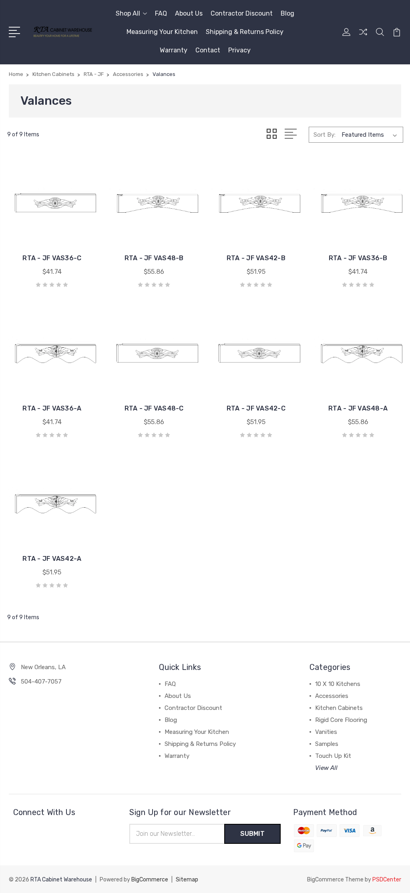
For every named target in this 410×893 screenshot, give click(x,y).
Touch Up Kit (333, 755)
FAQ (161, 13)
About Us (189, 13)
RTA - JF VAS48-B (154, 258)
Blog (287, 13)
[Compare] (363, 37)
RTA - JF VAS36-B (358, 258)
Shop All (128, 13)
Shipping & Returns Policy (244, 32)
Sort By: (325, 134)
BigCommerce (149, 879)
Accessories (331, 696)
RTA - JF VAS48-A (358, 408)
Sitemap (187, 879)
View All (326, 767)
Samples (326, 743)
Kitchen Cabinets (339, 708)
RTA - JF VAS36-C (51, 258)
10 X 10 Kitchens (337, 684)
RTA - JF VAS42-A (51, 558)
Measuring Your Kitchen (162, 32)
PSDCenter (386, 879)
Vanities (326, 732)
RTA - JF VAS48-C (154, 408)
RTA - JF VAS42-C (256, 408)
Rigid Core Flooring (341, 720)
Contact (207, 50)
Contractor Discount (242, 13)
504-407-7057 (41, 681)
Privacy (239, 50)
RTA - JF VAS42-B (256, 258)
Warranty (173, 50)
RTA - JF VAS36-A (51, 408)
